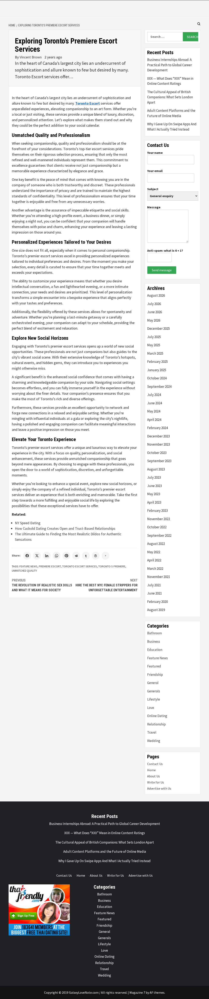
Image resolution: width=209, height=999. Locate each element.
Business (153, 641)
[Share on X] (37, 556)
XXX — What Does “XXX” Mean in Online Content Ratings (170, 81)
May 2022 (153, 552)
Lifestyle (153, 699)
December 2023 (158, 436)
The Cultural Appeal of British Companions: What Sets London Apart (170, 97)
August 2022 (156, 543)
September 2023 (159, 461)
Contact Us (155, 764)
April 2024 (154, 419)
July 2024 (154, 394)
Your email (155, 171)
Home (151, 770)
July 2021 (154, 585)
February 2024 (157, 428)
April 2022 (154, 560)
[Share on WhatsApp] (56, 556)
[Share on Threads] (96, 556)
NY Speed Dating (27, 523)
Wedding (153, 741)
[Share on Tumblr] (86, 556)
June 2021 (154, 593)
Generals (153, 691)
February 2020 (157, 601)
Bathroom (154, 633)
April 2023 (154, 502)
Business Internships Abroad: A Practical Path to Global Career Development (169, 64)
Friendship (155, 674)
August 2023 (156, 469)
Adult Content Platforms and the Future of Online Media (171, 113)
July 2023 (154, 477)
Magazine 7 (137, 992)
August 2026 (156, 295)
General (153, 683)
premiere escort (50, 566)
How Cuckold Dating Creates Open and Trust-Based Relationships (65, 528)
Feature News (28, 566)
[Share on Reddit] (76, 556)
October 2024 (157, 378)
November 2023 (158, 444)
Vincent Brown (31, 57)
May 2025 (153, 345)
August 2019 (156, 610)
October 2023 (157, 452)
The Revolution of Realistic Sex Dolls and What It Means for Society (42, 585)
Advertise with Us (159, 788)
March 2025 (155, 353)
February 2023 (157, 510)
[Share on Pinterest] (66, 556)
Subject (152, 189)
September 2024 (159, 386)
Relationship (156, 724)
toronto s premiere (111, 566)
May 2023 (153, 494)
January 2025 (156, 370)
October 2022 (157, 527)
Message (153, 207)
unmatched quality (24, 570)
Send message (162, 270)
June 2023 (154, 486)
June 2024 (154, 403)
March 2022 (155, 568)
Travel (151, 732)
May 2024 (153, 411)
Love (150, 707)
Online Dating (157, 716)
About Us (153, 776)
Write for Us (155, 782)
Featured (154, 666)
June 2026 (154, 312)
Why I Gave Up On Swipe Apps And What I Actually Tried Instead (172, 127)
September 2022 (159, 535)
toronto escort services (79, 566)
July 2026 (154, 304)
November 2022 (158, 519)
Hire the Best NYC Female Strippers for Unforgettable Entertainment (107, 585)
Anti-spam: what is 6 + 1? (165, 250)
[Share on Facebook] (27, 556)
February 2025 (157, 361)
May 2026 (153, 320)
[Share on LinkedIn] (47, 556)
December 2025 (158, 328)
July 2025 (154, 337)
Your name (155, 153)
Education (154, 649)
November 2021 (158, 576)
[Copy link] (105, 556)
